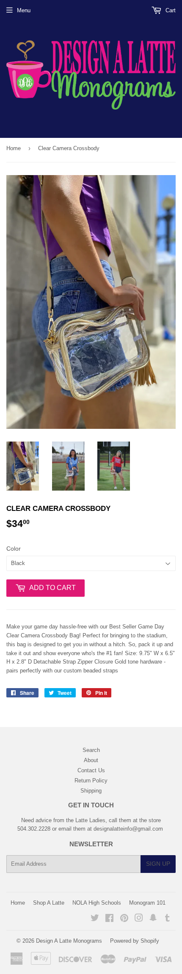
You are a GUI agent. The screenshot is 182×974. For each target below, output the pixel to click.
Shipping (91, 790)
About (91, 760)
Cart (170, 10)
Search (91, 750)
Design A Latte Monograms (69, 941)
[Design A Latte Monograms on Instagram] (139, 919)
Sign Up (158, 863)
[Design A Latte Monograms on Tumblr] (167, 919)
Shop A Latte (48, 903)
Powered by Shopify (134, 941)
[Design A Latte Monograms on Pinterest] (124, 919)
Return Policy (91, 780)
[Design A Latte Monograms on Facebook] (109, 919)
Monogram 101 (147, 903)
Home (13, 148)
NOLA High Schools (96, 903)
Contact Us (91, 770)
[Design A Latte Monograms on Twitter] (95, 919)
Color (13, 548)
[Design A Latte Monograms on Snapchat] (153, 919)
